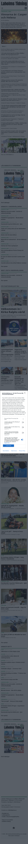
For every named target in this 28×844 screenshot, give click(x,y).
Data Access (14, 450)
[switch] (22, 422)
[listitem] (14, 419)
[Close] (25, 393)
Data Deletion (6, 450)
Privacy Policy (22, 450)
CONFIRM (8, 445)
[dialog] (14, 422)
